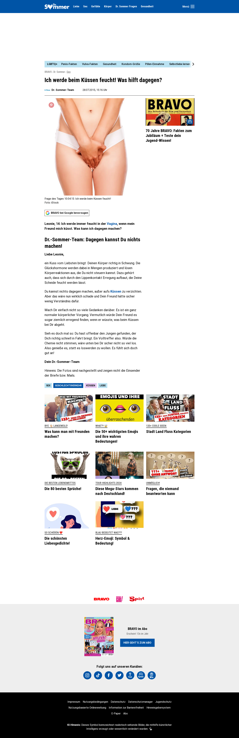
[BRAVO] (101, 599)
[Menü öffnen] (192, 6)
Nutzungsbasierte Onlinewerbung (87, 707)
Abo (125, 713)
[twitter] (119, 675)
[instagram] (87, 675)
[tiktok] (98, 675)
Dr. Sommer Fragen (126, 6)
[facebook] (109, 675)
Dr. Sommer (59, 71)
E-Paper (116, 713)
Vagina (112, 224)
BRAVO (48, 71)
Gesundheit (147, 6)
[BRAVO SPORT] (137, 599)
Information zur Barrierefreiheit (126, 707)
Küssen (115, 291)
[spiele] (141, 675)
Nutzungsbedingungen (95, 701)
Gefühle (95, 6)
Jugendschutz (163, 701)
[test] (130, 675)
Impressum (73, 701)
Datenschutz (118, 701)
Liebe (76, 6)
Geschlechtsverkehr (68, 385)
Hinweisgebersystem (158, 707)
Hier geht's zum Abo (137, 642)
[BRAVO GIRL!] (119, 599)
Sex (85, 6)
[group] (117, 64)
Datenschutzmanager (140, 701)
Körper (108, 6)
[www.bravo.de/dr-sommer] (57, 6)
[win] (152, 675)
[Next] (191, 64)
